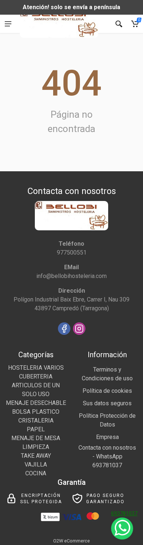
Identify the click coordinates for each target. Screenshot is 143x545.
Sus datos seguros (107, 403)
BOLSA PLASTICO (35, 411)
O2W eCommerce (71, 541)
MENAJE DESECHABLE (36, 402)
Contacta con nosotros (107, 447)
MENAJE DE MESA (35, 438)
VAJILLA (36, 464)
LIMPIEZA (35, 446)
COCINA (35, 473)
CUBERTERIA (35, 376)
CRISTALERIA (36, 420)
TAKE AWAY (36, 455)
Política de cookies (107, 390)
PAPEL (36, 429)
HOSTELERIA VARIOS (36, 367)
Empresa (107, 437)
